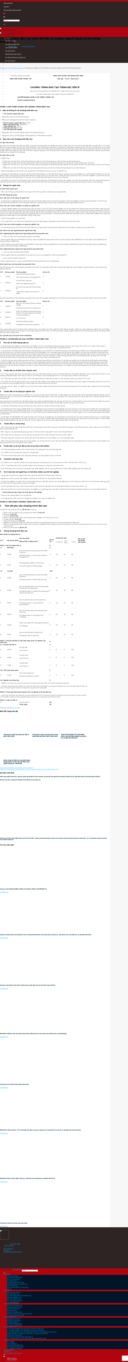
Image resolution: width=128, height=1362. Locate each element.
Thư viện (6, 6)
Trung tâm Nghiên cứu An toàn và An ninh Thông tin (25, 1328)
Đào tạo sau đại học (13, 1292)
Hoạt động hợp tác (13, 1318)
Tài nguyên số (7, 3)
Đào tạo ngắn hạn (13, 1294)
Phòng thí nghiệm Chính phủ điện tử (20, 1337)
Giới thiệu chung (13, 1275)
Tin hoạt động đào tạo (16, 68)
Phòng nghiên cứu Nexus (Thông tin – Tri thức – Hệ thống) (27, 1333)
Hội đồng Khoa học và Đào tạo (17, 1284)
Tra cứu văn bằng (13, 1302)
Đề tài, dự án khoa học (14, 1305)
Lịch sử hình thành (13, 1279)
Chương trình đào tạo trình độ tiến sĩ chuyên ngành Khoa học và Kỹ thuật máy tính (29, 769)
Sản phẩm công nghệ (14, 1307)
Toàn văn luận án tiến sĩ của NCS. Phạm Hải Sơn (16, 768)
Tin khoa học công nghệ (15, 1315)
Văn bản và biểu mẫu (14, 1297)
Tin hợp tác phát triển (14, 1325)
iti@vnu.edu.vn (9, 1245)
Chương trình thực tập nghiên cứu (19, 1295)
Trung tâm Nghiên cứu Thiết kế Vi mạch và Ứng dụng (26, 1330)
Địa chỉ (9, 1289)
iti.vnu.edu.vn (17, 1269)
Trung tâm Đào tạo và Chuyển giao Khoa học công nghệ (26, 1338)
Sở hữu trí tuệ (12, 1310)
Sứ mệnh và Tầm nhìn (14, 1277)
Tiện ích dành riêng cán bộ (12, 10)
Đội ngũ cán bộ (12, 1285)
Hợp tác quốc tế (12, 1322)
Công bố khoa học (13, 1308)
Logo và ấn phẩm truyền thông (18, 1287)
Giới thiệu (6, 1274)
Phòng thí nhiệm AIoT (14, 1335)
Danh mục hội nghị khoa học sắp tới (19, 1313)
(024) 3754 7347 (15, 1244)
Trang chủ (3, 68)
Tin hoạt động (12, 1343)
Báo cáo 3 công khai (14, 1299)
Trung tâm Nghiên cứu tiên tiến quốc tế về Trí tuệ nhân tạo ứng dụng (31, 1332)
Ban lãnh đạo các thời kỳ (15, 1282)
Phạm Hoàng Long (28, 46)
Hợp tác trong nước (14, 1320)
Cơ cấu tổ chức (12, 1280)
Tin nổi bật (10, 1341)
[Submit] (4, 24)
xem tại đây (16, 708)
